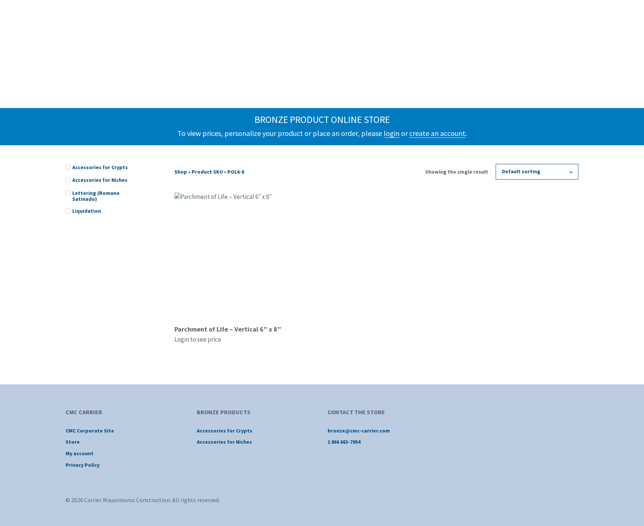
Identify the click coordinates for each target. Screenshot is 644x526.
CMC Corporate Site (90, 430)
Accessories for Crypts (224, 430)
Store (73, 441)
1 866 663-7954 (344, 441)
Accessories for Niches (224, 441)
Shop (180, 171)
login (391, 133)
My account (80, 453)
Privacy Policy (83, 465)
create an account (437, 133)
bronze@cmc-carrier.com (359, 430)
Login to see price (197, 339)
